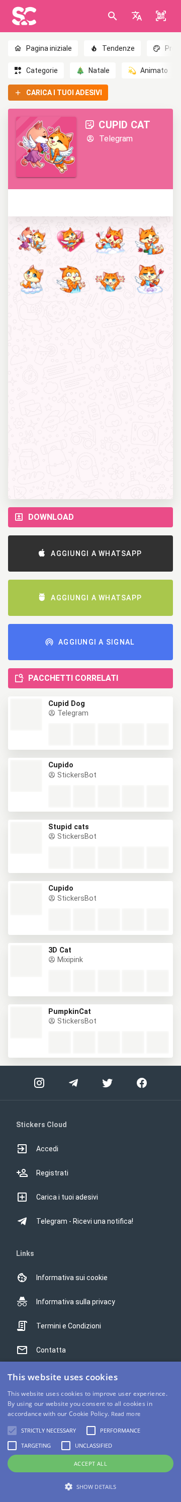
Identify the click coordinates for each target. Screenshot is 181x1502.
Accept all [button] (90, 1463)
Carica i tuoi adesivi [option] (67, 1197)
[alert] (90, 1432)
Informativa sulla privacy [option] (75, 1302)
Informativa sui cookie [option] (72, 1278)
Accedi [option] (47, 1149)
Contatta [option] (51, 1350)
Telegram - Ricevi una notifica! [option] (84, 1221)
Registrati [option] (52, 1173)
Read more (126, 1413)
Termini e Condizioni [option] (68, 1326)
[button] (137, 16)
